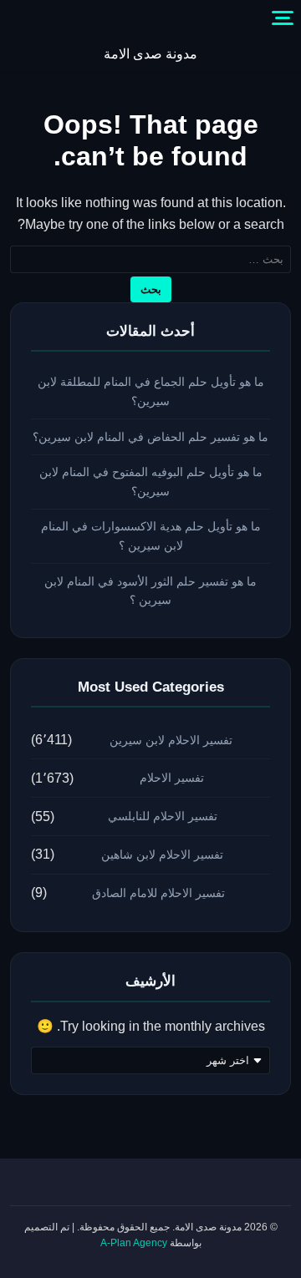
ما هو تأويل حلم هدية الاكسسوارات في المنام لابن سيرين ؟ (151, 536)
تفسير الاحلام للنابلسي (162, 816)
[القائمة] (282, 18)
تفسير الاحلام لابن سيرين (171, 740)
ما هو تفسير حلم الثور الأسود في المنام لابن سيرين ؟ (150, 591)
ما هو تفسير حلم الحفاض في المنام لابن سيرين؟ (150, 437)
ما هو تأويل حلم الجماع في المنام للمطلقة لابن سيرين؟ (151, 391)
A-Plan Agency (133, 1243)
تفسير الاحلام (172, 777)
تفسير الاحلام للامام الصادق (158, 893)
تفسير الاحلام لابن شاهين (162, 854)
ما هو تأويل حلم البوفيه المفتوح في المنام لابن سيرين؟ (151, 481)
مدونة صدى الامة (150, 54)
